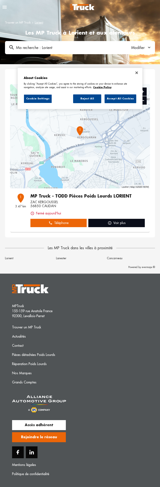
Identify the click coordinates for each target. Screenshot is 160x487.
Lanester (61, 258)
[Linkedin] (32, 452)
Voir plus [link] (119, 223)
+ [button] (142, 91)
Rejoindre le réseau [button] (39, 437)
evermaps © (148, 267)
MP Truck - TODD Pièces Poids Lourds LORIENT (81, 196)
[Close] (136, 72)
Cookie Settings (38, 99)
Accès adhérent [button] (39, 425)
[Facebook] (18, 452)
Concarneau (114, 258)
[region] (80, 88)
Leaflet (125, 186)
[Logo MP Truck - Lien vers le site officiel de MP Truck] (82, 7)
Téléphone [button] (61, 223)
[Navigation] (4, 7)
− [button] (142, 100)
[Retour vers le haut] (144, 462)
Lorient (9, 258)
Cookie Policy (102, 87)
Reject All (87, 99)
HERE (146, 186)
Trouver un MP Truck (18, 22)
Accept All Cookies (120, 99)
